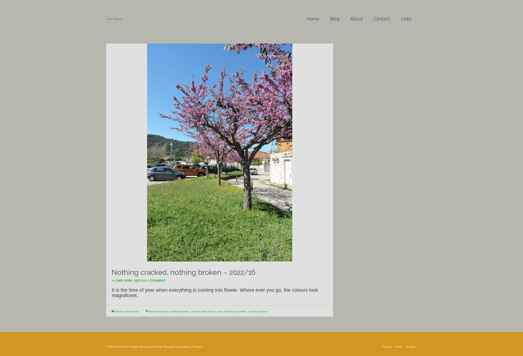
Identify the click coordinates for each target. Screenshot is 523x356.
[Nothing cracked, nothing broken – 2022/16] (219, 152)
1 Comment (156, 280)
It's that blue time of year (206, 311)
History (119, 311)
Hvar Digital (114, 18)
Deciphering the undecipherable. (169, 311)
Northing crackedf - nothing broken (245, 311)
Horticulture (132, 311)
